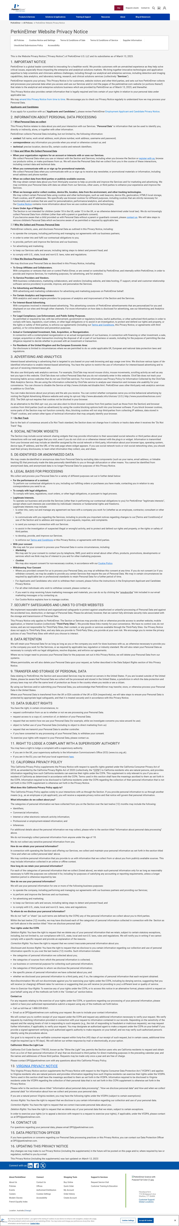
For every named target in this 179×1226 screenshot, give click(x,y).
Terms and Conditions (103, 324)
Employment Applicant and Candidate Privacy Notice (132, 111)
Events (12, 1190)
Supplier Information (132, 40)
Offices (39, 1186)
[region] (89, 1220)
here (71, 756)
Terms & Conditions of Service (104, 40)
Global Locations (146, 1202)
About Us (13, 1182)
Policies (12, 1186)
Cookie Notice (24, 204)
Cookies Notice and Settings (42, 40)
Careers (12, 1194)
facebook (36, 1165)
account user (164, 8)
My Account (69, 1190)
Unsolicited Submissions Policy (28, 45)
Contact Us (145, 8)
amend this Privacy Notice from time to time (42, 99)
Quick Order (69, 1186)
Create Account (70, 1198)
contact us (132, 217)
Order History (69, 1194)
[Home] (18, 8)
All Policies (28, 23)
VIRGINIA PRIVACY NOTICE (37, 1066)
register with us (147, 158)
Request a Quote (132, 8)
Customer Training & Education (104, 1186)
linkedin (30, 1165)
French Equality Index (18, 1202)
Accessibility (54, 45)
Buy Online (68, 1182)
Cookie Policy (105, 563)
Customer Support (147, 1199)
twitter (43, 1165)
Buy (118, 8)
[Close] (175, 1220)
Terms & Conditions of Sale (72, 40)
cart (158, 8)
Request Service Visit (100, 1182)
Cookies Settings (128, 1220)
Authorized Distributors (46, 1190)
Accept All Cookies (145, 1220)
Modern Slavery (16, 1198)
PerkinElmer (15, 23)
